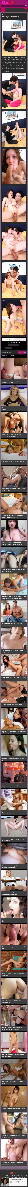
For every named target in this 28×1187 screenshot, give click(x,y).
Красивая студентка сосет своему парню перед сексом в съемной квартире (14, 597)
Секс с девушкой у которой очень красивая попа (11, 1001)
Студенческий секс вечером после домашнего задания (12, 705)
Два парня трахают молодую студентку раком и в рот (13, 489)
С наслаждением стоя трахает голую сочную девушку (12, 651)
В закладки (12, 342)
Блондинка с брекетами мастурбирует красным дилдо (13, 1055)
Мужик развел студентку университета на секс (13, 408)
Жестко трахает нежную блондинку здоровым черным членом (12, 866)
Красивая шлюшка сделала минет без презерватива (13, 759)
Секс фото (15, 345)
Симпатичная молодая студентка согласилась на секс (12, 381)
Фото (9, 345)
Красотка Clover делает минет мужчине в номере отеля (14, 812)
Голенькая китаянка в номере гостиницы (14, 1108)
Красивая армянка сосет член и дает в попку (13, 920)
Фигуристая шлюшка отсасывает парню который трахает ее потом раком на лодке (13, 1136)
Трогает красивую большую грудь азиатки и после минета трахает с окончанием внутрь (12, 543)
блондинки (8, 348)
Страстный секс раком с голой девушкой (14, 677)
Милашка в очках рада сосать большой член (13, 947)
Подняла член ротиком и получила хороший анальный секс (12, 624)
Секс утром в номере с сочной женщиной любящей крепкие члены (14, 732)
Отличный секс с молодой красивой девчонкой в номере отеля (12, 516)
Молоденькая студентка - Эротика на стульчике (13, 974)
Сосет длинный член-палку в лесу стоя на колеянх (14, 785)
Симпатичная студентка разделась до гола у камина (13, 839)
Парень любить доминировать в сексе (13, 461)
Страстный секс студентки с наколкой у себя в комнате (13, 570)
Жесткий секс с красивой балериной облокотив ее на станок (12, 1163)
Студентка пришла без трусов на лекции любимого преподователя (14, 893)
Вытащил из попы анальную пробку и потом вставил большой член (13, 1028)
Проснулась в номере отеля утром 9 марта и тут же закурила (12, 435)
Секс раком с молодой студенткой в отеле (12, 1082)
